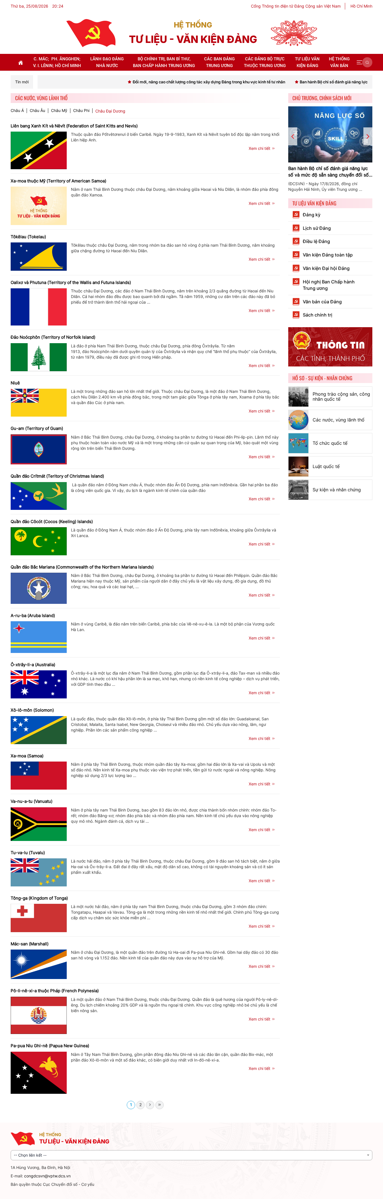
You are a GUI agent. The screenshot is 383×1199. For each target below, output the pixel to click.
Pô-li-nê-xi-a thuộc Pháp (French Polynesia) (55, 990)
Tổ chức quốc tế (330, 443)
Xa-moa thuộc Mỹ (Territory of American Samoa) (58, 181)
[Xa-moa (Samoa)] (39, 775)
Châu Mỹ (59, 110)
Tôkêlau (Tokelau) (28, 236)
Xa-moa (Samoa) (27, 755)
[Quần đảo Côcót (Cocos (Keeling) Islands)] (39, 540)
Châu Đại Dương (110, 111)
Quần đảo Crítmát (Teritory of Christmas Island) (57, 476)
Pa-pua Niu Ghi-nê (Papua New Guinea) (50, 1045)
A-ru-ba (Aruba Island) (33, 615)
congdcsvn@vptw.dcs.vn (47, 1175)
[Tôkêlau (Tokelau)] (39, 256)
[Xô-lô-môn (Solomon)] (39, 729)
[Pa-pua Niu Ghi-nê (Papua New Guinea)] (39, 1072)
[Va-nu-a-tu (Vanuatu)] (39, 823)
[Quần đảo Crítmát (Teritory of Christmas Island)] (39, 495)
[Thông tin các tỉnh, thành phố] (330, 346)
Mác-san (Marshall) (30, 943)
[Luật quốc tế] (298, 466)
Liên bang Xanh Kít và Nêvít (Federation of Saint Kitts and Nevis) (74, 126)
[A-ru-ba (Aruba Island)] (39, 636)
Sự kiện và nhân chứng (337, 489)
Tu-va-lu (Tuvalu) (28, 852)
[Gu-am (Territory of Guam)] (39, 448)
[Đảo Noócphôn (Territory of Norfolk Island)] (39, 356)
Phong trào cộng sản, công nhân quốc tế (341, 396)
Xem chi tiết (259, 148)
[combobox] (191, 1155)
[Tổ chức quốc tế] (298, 443)
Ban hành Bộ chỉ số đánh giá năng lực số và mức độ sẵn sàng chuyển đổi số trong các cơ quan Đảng (328, 172)
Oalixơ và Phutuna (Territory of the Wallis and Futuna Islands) (71, 282)
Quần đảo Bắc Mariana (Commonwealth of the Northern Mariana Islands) (82, 567)
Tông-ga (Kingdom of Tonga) (39, 898)
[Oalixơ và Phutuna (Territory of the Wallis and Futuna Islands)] (39, 306)
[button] (359, 62)
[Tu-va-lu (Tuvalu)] (39, 872)
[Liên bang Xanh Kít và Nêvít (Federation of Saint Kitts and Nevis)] (39, 150)
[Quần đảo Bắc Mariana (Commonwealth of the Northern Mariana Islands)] (39, 587)
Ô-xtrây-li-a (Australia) (33, 664)
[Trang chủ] (91, 32)
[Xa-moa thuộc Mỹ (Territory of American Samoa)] (39, 205)
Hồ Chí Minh (361, 6)
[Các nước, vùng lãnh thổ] (298, 420)
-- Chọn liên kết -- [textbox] (30, 1155)
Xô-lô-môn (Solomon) (32, 710)
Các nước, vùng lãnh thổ (338, 420)
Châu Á (17, 110)
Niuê (15, 383)
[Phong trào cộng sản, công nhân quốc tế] (298, 397)
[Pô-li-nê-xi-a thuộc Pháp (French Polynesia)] (39, 1014)
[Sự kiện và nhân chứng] (298, 490)
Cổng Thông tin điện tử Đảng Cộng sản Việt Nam (296, 6)
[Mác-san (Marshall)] (39, 963)
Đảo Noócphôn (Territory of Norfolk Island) (53, 337)
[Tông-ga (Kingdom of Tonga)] (39, 917)
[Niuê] (39, 402)
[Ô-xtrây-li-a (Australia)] (39, 684)
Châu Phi (81, 110)
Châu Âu (37, 110)
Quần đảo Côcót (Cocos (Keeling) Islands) (52, 521)
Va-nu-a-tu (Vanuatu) (31, 801)
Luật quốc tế (326, 466)
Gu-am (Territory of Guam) (37, 428)
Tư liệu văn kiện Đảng (314, 203)
